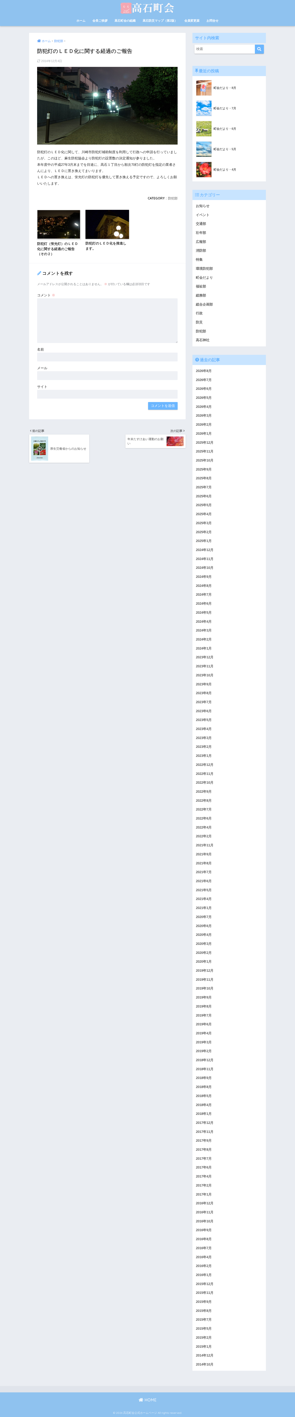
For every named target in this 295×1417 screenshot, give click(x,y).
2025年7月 (204, 487)
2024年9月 (204, 577)
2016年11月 (205, 1212)
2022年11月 (205, 774)
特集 (199, 259)
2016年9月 (204, 1230)
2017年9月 (204, 1140)
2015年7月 (204, 1319)
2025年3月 (204, 523)
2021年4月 (204, 899)
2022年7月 (204, 809)
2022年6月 (204, 818)
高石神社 (203, 340)
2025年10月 (205, 460)
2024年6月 (204, 603)
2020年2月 (204, 953)
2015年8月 (204, 1311)
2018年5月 (204, 1096)
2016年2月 (204, 1266)
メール (42, 368)
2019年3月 (204, 1042)
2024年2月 (204, 639)
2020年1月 (204, 961)
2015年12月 (205, 1284)
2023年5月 (204, 720)
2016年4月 (204, 1257)
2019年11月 (205, 980)
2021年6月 (204, 881)
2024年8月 (204, 586)
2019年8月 (204, 1006)
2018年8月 (204, 1087)
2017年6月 (204, 1167)
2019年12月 (205, 970)
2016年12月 (205, 1203)
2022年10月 (205, 782)
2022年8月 (204, 801)
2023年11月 (205, 666)
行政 (199, 313)
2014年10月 (205, 1364)
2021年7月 (204, 872)
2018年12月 (205, 1060)
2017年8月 (204, 1150)
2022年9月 (204, 791)
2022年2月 (204, 836)
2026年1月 (204, 433)
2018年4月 (204, 1105)
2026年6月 (204, 389)
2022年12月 (205, 765)
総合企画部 (204, 304)
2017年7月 (204, 1159)
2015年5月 (204, 1329)
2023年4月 (204, 729)
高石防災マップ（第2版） (160, 20)
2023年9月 (204, 684)
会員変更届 (191, 20)
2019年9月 (204, 997)
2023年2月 (204, 747)
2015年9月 (204, 1302)
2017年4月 (204, 1176)
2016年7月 (204, 1248)
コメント (46, 295)
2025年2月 (204, 532)
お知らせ (203, 206)
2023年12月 (205, 657)
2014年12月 (205, 1355)
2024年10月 (205, 568)
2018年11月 (205, 1069)
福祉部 (201, 286)
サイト (42, 387)
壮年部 (201, 233)
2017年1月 (204, 1194)
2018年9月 (204, 1078)
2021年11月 (205, 845)
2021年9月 (204, 854)
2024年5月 (204, 612)
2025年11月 (205, 451)
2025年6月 (204, 496)
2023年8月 (204, 693)
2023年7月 (204, 702)
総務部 (201, 295)
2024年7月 (204, 594)
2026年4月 (204, 407)
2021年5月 (204, 890)
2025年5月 (204, 505)
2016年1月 (204, 1275)
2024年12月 (205, 550)
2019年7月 (204, 1015)
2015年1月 (204, 1347)
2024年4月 (204, 622)
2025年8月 (204, 478)
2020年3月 (204, 944)
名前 (40, 349)
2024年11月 (205, 559)
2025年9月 (204, 469)
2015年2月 (204, 1338)
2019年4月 (204, 1033)
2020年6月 (204, 926)
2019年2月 (204, 1051)
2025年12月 (205, 443)
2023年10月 (205, 675)
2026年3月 (204, 415)
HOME (150, 1399)
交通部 (201, 224)
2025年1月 (204, 541)
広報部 (201, 242)
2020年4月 (204, 935)
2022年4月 (204, 827)
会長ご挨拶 (100, 20)
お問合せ (212, 20)
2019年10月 (205, 988)
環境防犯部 (204, 269)
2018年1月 (204, 1114)
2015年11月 (205, 1293)
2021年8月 (204, 863)
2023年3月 (204, 738)
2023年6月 (204, 711)
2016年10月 (205, 1221)
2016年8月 (204, 1239)
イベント (203, 215)
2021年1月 (204, 908)
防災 (199, 322)
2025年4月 (204, 514)
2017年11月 (205, 1132)
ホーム (80, 20)
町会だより (204, 278)
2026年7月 (204, 380)
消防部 (201, 250)
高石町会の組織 (125, 20)
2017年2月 (204, 1185)
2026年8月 (204, 371)
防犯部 (173, 198)
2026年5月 (204, 398)
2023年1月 (204, 756)
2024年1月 (204, 648)
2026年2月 (204, 424)
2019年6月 (204, 1024)
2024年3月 (204, 630)
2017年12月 (205, 1123)
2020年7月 (204, 917)
